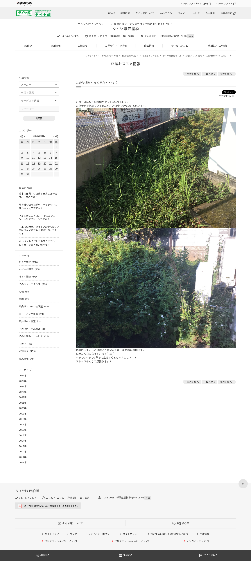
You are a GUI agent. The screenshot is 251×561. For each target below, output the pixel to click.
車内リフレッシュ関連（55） (34, 306)
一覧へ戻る (209, 73)
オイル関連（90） (28, 276)
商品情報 (149, 45)
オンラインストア (224, 3)
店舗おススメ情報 (217, 45)
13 (45, 157)
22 (56, 163)
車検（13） (25, 299)
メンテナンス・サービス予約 (194, 3)
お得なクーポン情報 (116, 45)
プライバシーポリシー (100, 534)
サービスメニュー (180, 45)
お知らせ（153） (28, 351)
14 (50, 157)
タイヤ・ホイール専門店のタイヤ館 (101, 55)
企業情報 (204, 534)
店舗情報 (55, 45)
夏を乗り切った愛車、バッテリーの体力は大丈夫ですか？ (38, 206)
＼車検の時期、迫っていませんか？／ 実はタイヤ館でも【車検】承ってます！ (39, 230)
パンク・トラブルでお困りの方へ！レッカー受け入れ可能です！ (38, 243)
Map (191, 36)
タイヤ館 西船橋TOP (172, 55)
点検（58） (25, 291)
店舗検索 (125, 13)
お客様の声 (226, 13)
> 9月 (55, 136)
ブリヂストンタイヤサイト (59, 541)
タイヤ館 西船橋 (125, 28)
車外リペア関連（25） (31, 321)
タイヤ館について (145, 13)
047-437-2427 (70, 36)
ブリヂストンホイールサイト (130, 541)
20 (45, 163)
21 (50, 163)
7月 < (23, 136)
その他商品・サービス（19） (34, 336)
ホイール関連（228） (30, 269)
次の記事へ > (227, 73)
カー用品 (210, 13)
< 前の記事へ (192, 73)
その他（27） (26, 343)
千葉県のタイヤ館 (150, 55)
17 (27, 163)
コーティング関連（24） (32, 314)
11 (33, 157)
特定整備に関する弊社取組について (169, 534)
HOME (111, 13)
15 (56, 157)
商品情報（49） (27, 358)
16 (22, 163)
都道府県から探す (130, 55)
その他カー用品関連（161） (34, 329)
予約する (127, 555)
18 (33, 163)
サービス (195, 13)
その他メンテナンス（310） (34, 284)
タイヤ (181, 13)
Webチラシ (166, 13)
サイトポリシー (131, 534)
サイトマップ (52, 534)
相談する (44, 555)
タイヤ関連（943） (29, 261)
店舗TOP (28, 45)
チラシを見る (211, 555)
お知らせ (82, 45)
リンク (73, 534)
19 (39, 163)
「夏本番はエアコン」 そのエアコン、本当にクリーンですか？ (37, 217)
